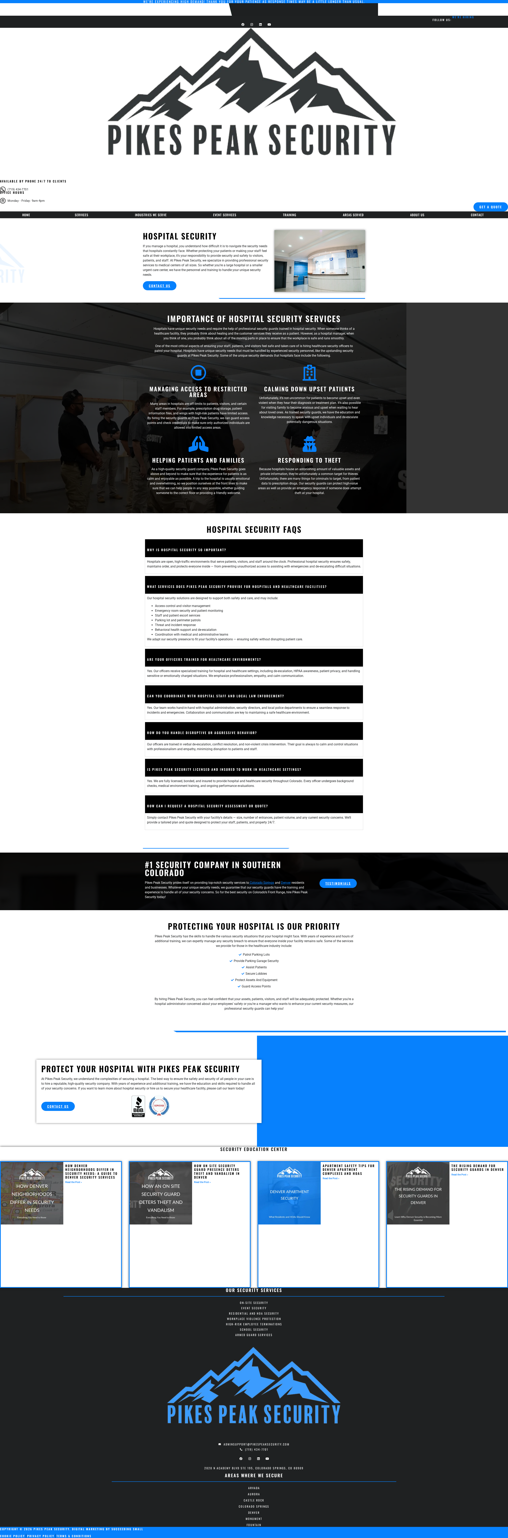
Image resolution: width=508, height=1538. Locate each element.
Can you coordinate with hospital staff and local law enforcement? (215, 696)
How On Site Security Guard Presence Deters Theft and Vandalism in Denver (217, 1171)
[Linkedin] (258, 1458)
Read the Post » (73, 1182)
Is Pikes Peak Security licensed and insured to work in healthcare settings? (224, 769)
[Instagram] (249, 1458)
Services (82, 214)
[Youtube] (267, 1458)
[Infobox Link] (254, 189)
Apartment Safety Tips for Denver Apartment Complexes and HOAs (349, 1169)
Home (26, 214)
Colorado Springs (261, 883)
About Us (417, 214)
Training (289, 214)
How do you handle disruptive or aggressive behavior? (202, 733)
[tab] (254, 548)
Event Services (224, 214)
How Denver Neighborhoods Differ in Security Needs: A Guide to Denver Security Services (91, 1171)
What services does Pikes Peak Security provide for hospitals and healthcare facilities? (237, 587)
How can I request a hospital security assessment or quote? (207, 806)
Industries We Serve (151, 214)
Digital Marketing (88, 1529)
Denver (286, 883)
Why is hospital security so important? (186, 550)
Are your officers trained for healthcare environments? (204, 659)
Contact (477, 214)
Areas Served (353, 214)
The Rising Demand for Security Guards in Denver (477, 1167)
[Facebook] (241, 1458)
